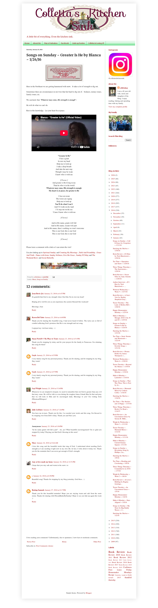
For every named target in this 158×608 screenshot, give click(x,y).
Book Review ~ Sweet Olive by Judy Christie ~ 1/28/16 (122, 276)
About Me (37, 43)
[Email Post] (53, 277)
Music (34, 279)
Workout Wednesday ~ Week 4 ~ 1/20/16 (121, 360)
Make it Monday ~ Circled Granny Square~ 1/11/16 (120, 442)
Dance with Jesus (42, 255)
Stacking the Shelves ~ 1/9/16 (121, 456)
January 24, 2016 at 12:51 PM (64, 462)
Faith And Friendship (87, 252)
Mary (34, 443)
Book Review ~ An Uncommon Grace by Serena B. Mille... (121, 416)
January (116, 238)
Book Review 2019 (115, 567)
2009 (113, 541)
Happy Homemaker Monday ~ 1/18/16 (120, 371)
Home (27, 43)
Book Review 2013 (115, 560)
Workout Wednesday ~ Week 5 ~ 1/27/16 (121, 290)
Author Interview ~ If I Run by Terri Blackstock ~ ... (121, 284)
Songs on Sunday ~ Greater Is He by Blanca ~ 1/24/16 (120, 325)
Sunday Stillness (56, 255)
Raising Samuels (38, 490)
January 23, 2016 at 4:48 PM (55, 317)
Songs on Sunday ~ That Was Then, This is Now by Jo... (122, 383)
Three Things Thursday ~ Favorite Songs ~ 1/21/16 (122, 346)
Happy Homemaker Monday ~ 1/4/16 (120, 496)
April (115, 227)
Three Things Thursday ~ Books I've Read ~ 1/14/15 (122, 409)
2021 (113, 193)
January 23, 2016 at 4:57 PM (47, 372)
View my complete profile (117, 106)
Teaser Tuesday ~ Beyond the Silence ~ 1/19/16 (122, 365)
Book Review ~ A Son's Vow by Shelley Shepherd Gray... (121, 297)
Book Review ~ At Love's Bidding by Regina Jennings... (122, 481)
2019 (113, 199)
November (117, 217)
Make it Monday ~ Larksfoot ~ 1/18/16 (121, 376)
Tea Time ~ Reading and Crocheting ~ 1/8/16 (122, 462)
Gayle (34, 355)
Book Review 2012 (123, 557)
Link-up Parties (78, 43)
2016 (113, 210)
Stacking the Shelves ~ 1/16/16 (121, 397)
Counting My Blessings (68, 252)
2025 (113, 178)
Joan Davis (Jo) (38, 293)
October (116, 220)
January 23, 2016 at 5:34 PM (52, 388)
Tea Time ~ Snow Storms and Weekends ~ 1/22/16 (122, 338)
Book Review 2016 (119, 562)
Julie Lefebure (37, 409)
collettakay (37, 277)
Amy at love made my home (42, 462)
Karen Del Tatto (38, 317)
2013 (113, 527)
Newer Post (31, 541)
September (117, 224)
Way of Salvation (50, 43)
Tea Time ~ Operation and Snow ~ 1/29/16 (121, 262)
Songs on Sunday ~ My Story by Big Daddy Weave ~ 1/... (121, 508)
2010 (113, 538)
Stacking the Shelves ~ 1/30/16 (121, 249)
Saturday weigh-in (121, 575)
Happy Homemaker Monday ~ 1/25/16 (120, 311)
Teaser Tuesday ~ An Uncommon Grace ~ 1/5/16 (121, 489)
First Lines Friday (120, 569)
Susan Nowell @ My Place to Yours (45, 338)
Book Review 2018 (125, 565)
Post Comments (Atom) (44, 546)
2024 (113, 182)
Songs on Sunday (42, 279)
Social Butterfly (48, 257)
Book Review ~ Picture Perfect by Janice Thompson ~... (121, 353)
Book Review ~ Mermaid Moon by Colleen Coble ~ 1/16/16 (122, 390)
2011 (113, 534)
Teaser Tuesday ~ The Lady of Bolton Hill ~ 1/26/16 (121, 304)
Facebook (65, 43)
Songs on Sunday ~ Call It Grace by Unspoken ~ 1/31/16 (122, 243)
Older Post (97, 541)
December (117, 213)
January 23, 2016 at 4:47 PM (54, 293)
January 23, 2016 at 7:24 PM (53, 409)
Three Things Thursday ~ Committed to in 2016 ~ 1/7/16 (122, 468)
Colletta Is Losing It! (96, 43)
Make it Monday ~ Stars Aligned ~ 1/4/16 (121, 501)
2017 (113, 207)
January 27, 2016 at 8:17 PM (55, 490)
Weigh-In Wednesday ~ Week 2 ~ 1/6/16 (121, 475)
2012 (113, 531)
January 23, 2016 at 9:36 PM (52, 426)
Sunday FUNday (82, 255)
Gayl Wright (36, 388)
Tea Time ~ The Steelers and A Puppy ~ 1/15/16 (122, 402)
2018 (113, 203)
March (115, 231)
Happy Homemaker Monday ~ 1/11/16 (120, 436)
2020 (113, 196)
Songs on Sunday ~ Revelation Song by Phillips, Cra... (121, 450)
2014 (113, 524)
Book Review (116, 552)
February (116, 234)
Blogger (88, 593)
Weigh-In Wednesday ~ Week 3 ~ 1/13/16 (121, 423)
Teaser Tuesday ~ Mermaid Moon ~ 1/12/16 (120, 429)
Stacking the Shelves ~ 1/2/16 (121, 514)
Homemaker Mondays (120, 572)
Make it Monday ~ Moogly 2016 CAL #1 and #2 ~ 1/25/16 (122, 317)
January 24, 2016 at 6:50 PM (43, 476)
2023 (113, 185)
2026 (113, 175)
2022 (113, 189)
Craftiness (127, 567)
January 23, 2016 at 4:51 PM (69, 338)
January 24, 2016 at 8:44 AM (47, 443)
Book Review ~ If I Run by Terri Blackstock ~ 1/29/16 (121, 256)
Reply (34, 310)
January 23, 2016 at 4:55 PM (47, 355)
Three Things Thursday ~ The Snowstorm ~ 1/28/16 (122, 269)
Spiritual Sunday (49, 252)
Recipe (111, 574)
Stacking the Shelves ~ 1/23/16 (121, 332)
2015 (113, 520)
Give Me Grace (69, 255)
